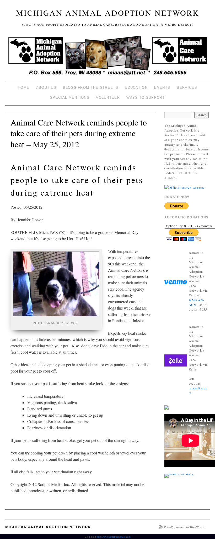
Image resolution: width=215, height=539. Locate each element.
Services (187, 88)
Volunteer (108, 98)
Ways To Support (145, 98)
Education (136, 88)
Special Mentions (69, 98)
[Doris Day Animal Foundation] (184, 187)
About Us (46, 88)
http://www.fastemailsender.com (114, 536)
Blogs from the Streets (90, 88)
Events (162, 88)
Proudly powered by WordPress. (184, 527)
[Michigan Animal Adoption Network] (107, 56)
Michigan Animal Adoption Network (107, 12)
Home (23, 88)
